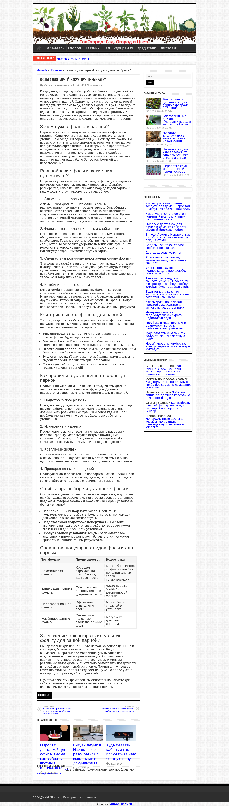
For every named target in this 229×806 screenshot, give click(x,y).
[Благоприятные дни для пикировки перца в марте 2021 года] (153, 120)
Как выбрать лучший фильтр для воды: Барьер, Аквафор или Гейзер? (168, 407)
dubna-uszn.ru (121, 804)
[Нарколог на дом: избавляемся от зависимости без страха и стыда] (153, 153)
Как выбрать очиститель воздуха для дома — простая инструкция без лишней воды (168, 206)
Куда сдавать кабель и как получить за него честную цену (121, 752)
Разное (56, 70)
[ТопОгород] (114, 24)
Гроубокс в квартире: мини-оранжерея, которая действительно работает (166, 325)
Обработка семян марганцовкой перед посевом (176, 168)
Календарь (55, 48)
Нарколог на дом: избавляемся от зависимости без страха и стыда (176, 153)
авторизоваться (49, 773)
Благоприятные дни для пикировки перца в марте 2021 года (177, 120)
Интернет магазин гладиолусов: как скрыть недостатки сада (164, 315)
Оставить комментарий (59, 85)
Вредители (146, 48)
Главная (39, 47)
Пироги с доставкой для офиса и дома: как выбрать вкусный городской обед (54, 756)
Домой (42, 70)
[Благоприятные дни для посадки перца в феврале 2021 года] (153, 103)
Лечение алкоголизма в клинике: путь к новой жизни (174, 137)
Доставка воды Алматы (163, 252)
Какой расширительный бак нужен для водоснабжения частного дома (57, 710)
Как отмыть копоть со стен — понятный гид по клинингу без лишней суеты (168, 216)
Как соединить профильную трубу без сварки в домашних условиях (168, 384)
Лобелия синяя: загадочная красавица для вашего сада (168, 395)
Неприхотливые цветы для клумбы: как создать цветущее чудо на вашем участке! (166, 423)
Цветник (91, 48)
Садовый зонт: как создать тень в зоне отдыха (166, 246)
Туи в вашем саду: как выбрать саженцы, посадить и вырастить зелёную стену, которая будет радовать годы (168, 282)
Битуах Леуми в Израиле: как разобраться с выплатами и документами (87, 754)
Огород (74, 48)
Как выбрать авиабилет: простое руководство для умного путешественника (165, 304)
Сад (106, 48)
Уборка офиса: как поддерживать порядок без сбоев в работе (166, 270)
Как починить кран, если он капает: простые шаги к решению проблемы (163, 370)
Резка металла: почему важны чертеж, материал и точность (97, 59)
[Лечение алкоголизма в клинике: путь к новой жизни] (153, 136)
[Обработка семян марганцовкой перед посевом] (153, 170)
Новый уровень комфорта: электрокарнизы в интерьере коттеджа (168, 346)
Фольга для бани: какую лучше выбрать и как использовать (118, 708)
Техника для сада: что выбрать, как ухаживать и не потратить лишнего (167, 294)
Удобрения (123, 48)
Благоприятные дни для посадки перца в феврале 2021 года (176, 103)
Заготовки (168, 48)
